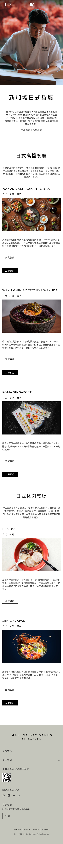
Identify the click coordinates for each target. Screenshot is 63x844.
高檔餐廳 (25, 130)
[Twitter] (19, 796)
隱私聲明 (27, 829)
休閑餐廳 (37, 130)
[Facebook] (9, 796)
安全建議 (36, 829)
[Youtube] (14, 796)
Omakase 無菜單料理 (23, 115)
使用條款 (45, 829)
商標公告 (17, 829)
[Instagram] (3, 796)
